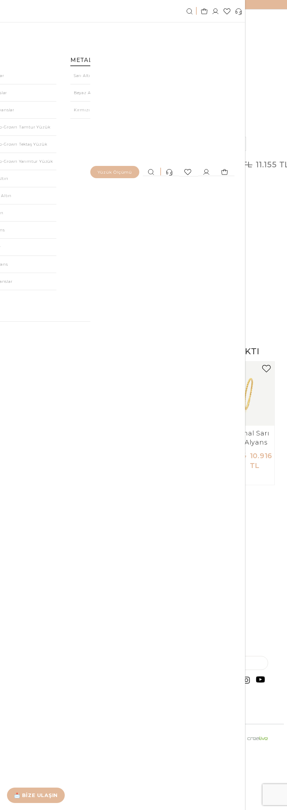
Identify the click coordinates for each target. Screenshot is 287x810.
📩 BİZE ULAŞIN (36, 795)
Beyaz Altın (86, 92)
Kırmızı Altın (88, 109)
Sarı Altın (83, 75)
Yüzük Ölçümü (115, 172)
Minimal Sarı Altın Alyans (247, 438)
